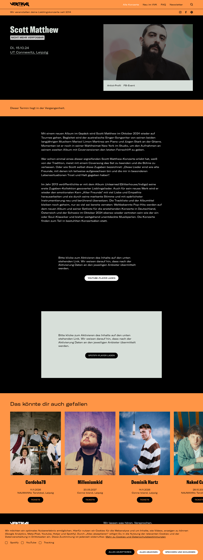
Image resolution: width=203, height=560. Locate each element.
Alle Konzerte (131, 4)
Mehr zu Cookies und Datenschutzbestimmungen (136, 536)
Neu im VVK (150, 4)
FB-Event (129, 85)
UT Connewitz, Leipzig (29, 52)
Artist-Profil (114, 85)
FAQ (163, 4)
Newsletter (176, 4)
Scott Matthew (34, 29)
